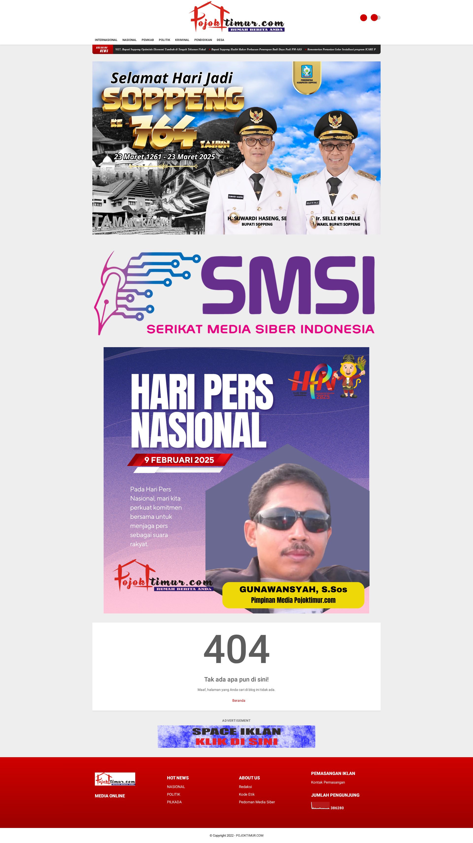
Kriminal (182, 40)
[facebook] (96, 804)
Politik (164, 40)
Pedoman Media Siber (257, 802)
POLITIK (173, 794)
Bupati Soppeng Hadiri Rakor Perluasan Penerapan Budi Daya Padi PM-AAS (223, 49)
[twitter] (102, 804)
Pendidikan (203, 40)
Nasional (129, 40)
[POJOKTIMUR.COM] (236, 32)
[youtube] (122, 804)
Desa (220, 40)
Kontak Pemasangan (328, 782)
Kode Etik (247, 794)
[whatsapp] (109, 804)
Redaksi (245, 787)
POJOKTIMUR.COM (249, 835)
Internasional (106, 40)
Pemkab (148, 40)
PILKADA (174, 802)
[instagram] (116, 804)
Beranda (238, 700)
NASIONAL (176, 787)
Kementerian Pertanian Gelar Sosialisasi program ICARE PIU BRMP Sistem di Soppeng (325, 49)
